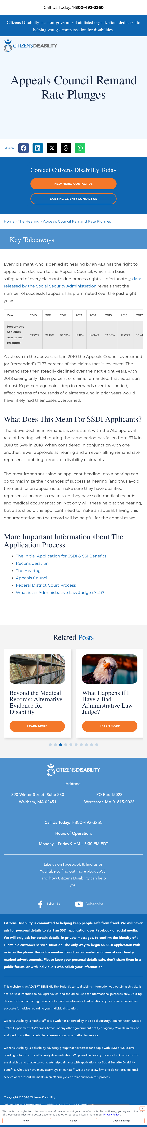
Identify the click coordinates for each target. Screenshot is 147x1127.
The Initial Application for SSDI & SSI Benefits (61, 556)
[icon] (40, 904)
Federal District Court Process (46, 585)
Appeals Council (32, 578)
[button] (23, 148)
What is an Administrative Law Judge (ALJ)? (60, 592)
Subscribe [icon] (95, 904)
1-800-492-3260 (87, 822)
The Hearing (28, 221)
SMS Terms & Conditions (76, 1104)
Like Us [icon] (53, 904)
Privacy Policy (13, 1104)
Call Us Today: (74, 7)
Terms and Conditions (41, 1104)
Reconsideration (32, 563)
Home (9, 221)
